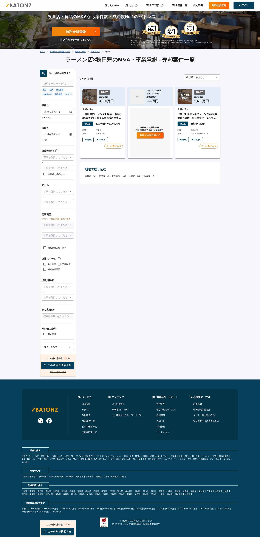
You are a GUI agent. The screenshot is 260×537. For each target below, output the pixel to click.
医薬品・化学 (57, 456)
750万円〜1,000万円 (104, 509)
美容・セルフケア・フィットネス (171, 459)
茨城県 (80, 491)
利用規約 (197, 404)
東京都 (120, 491)
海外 (122, 477)
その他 (24, 462)
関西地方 (79, 477)
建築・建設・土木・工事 (32, 459)
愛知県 (201, 491)
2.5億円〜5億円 (28, 512)
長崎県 (146, 494)
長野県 (177, 491)
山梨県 (169, 491)
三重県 (209, 491)
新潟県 (138, 491)
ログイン (86, 409)
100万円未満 (35, 509)
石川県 (153, 491)
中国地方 (89, 477)
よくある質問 (118, 404)
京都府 (225, 491)
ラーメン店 (95, 52)
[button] (58, 158)
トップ (42, 52)
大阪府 (24, 494)
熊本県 (153, 494)
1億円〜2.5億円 (223, 509)
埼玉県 (104, 491)
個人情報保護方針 (201, 409)
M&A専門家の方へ (156, 5)
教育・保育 (192, 459)
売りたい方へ (112, 5)
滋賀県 (217, 491)
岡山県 (74, 494)
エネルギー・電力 (209, 456)
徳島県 (98, 494)
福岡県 (130, 494)
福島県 (72, 491)
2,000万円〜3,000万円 (146, 509)
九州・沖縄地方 (111, 477)
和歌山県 (49, 494)
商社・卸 (136, 459)
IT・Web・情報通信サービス (87, 456)
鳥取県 (58, 494)
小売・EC (69, 456)
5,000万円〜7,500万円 (187, 509)
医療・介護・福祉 (42, 456)
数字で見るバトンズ (165, 409)
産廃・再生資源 (149, 459)
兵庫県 (32, 494)
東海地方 (69, 477)
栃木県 (88, 491)
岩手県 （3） (105, 176)
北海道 (24, 477)
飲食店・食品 (80, 52)
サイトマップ (162, 432)
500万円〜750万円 (86, 509)
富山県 (146, 491)
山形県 (64, 491)
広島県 (82, 494)
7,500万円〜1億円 (206, 509)
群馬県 (96, 491)
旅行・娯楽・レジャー (159, 456)
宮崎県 (169, 494)
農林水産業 (223, 456)
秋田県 (56, 491)
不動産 (173, 456)
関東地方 (43, 477)
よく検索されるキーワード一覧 (126, 415)
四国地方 (99, 477)
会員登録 (86, 404)
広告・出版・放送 (192, 456)
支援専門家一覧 (89, 432)
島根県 (66, 494)
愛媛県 (114, 494)
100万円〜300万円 (50, 509)
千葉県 (112, 491)
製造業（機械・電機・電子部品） (94, 459)
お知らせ (160, 421)
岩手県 (40, 491)
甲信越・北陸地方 (56, 477)
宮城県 (48, 491)
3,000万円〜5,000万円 (167, 509)
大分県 (161, 494)
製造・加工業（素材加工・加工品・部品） (61, 459)
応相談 (24, 509)
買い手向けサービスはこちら (75, 39)
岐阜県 (185, 491)
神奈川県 (129, 491)
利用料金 (86, 415)
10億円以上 (56, 512)
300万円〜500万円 (68, 509)
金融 (181, 456)
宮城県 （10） (120, 176)
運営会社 (160, 404)
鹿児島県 (178, 494)
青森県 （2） (91, 176)
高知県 (122, 494)
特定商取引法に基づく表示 (206, 421)
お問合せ (160, 426)
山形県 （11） (135, 176)
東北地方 (33, 477)
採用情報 (160, 415)
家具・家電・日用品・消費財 (136, 456)
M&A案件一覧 (179, 5)
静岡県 (193, 491)
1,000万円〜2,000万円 (125, 509)
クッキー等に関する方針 (205, 415)
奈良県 (40, 494)
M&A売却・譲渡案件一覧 (60, 52)
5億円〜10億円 (43, 512)
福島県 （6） (150, 176)
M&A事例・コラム (120, 409)
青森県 (32, 491)
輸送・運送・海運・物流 (120, 459)
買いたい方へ (132, 5)
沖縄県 (187, 494)
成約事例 (198, 5)
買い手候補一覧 (89, 426)
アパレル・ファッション (112, 456)
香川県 (106, 494)
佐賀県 (138, 494)
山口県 (90, 494)
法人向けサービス (223, 459)
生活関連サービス (206, 459)
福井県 (161, 491)
